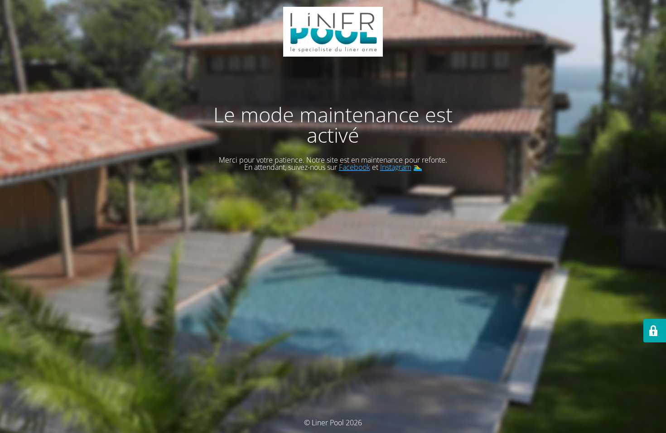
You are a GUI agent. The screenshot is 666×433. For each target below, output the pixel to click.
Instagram (395, 167)
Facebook (354, 167)
